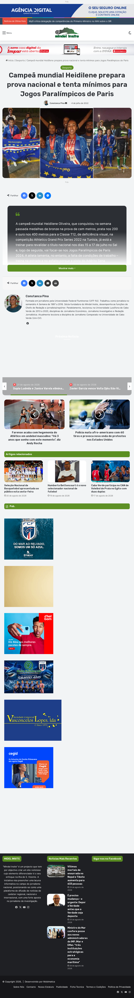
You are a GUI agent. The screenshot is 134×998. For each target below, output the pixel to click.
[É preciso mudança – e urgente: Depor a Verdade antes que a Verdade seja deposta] (56, 900)
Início (11, 60)
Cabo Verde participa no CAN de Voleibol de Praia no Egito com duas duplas (110, 488)
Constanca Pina (57, 103)
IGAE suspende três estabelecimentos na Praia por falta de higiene (63, 21)
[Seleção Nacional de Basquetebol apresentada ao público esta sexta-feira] (23, 471)
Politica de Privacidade (119, 987)
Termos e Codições (96, 987)
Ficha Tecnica (77, 987)
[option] (39, 386)
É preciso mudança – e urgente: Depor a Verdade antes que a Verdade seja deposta (76, 906)
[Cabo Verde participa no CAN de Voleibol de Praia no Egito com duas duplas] (110, 471)
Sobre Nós (18, 987)
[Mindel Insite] (67, 32)
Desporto (20, 60)
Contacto (31, 987)
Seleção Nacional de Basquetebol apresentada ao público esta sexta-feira (21, 488)
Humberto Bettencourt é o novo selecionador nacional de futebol (67, 488)
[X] (20, 907)
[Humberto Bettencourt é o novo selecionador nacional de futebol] (67, 471)
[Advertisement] (67, 826)
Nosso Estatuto (46, 987)
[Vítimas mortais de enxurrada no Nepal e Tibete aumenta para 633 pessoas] (56, 871)
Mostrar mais (66, 268)
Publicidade (62, 987)
